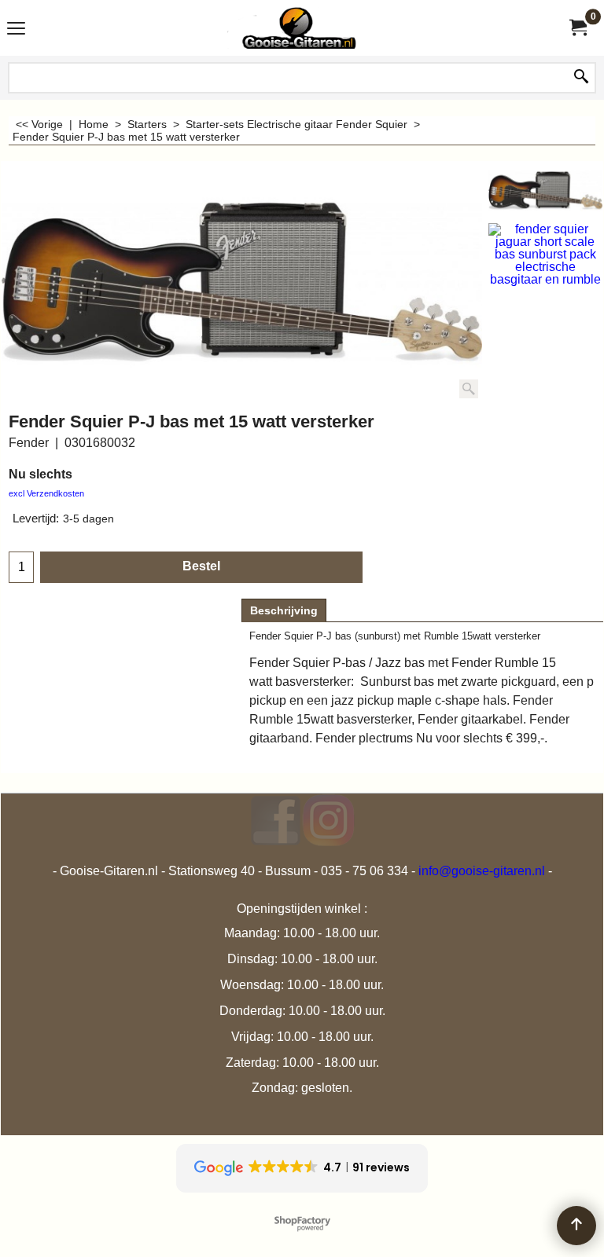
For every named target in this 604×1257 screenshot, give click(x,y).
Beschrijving (284, 610)
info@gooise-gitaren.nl (481, 871)
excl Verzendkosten (46, 493)
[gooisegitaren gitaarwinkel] (299, 28)
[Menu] (16, 29)
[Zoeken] (581, 77)
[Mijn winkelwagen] (577, 28)
